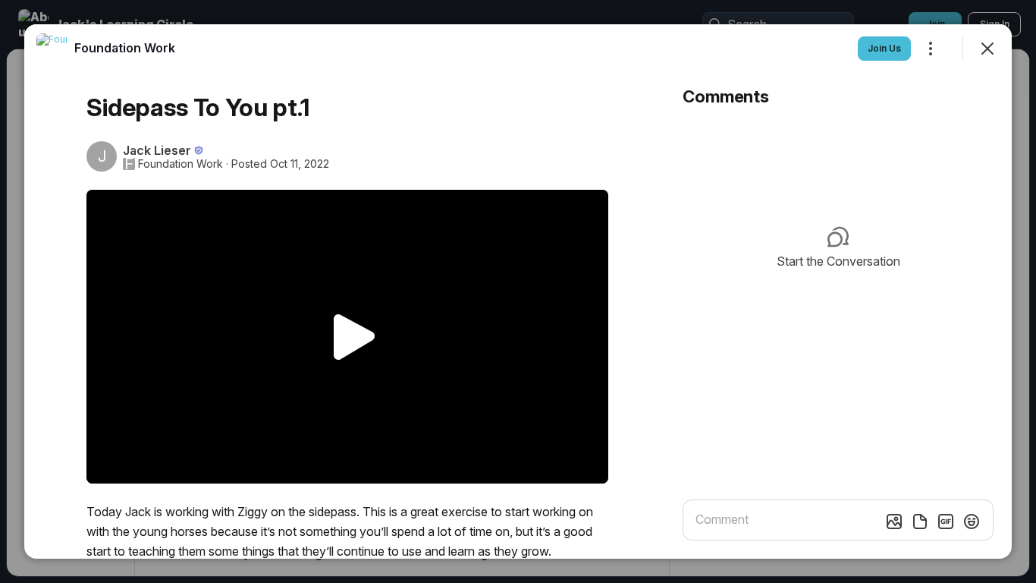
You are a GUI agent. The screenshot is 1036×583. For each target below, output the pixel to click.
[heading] (124, 47)
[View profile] (51, 48)
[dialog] (518, 291)
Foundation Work (180, 164)
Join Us (884, 48)
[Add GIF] (946, 521)
